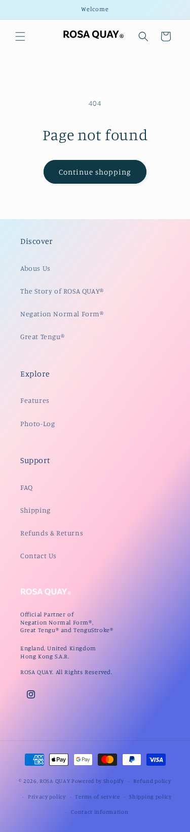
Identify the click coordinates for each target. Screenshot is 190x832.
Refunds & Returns (51, 532)
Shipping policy (150, 796)
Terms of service (97, 796)
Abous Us (35, 268)
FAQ (26, 487)
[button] (20, 36)
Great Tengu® (42, 336)
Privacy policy (47, 796)
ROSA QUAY (55, 780)
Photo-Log (37, 423)
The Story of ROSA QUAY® (62, 290)
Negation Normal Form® (62, 313)
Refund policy (152, 780)
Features (35, 400)
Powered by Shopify (97, 780)
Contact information (99, 811)
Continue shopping (95, 172)
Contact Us (38, 555)
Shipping (35, 510)
